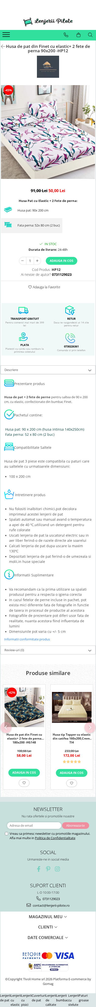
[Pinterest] (48, 869)
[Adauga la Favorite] (24, 783)
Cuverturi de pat (39, 997)
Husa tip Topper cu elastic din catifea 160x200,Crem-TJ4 (72, 738)
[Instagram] (57, 869)
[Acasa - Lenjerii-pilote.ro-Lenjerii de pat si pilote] (48, 22)
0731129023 (51, 899)
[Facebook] (38, 869)
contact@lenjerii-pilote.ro (51, 905)
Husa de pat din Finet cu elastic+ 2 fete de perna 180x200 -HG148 (24, 738)
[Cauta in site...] (90, 35)
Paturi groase (84, 997)
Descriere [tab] (11, 370)
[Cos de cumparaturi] (78, 35)
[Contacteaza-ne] (66, 35)
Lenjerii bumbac (62, 997)
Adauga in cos (61, 261)
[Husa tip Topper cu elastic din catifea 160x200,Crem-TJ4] (72, 707)
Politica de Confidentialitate (55, 838)
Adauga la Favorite (46, 287)
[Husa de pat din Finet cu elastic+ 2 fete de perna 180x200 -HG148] (24, 707)
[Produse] (6, 36)
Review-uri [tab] (14, 650)
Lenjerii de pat (5, 997)
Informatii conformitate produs (27, 639)
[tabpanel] (48, 132)
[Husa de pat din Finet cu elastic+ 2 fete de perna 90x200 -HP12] (48, 132)
